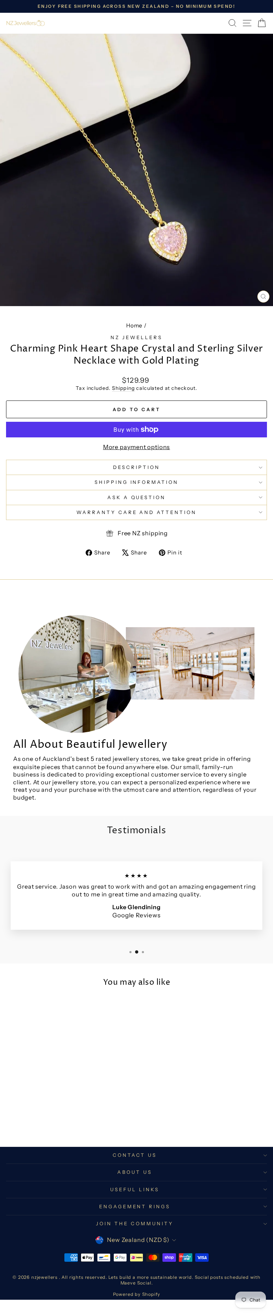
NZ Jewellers (136, 337)
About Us (134, 1172)
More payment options (136, 447)
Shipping (123, 388)
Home (134, 325)
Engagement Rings (135, 1206)
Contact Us (135, 1155)
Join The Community (134, 1223)
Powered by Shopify (136, 1294)
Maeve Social (136, 1283)
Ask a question (136, 497)
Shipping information (137, 482)
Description (136, 467)
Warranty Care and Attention (136, 512)
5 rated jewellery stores (125, 758)
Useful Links (134, 1189)
